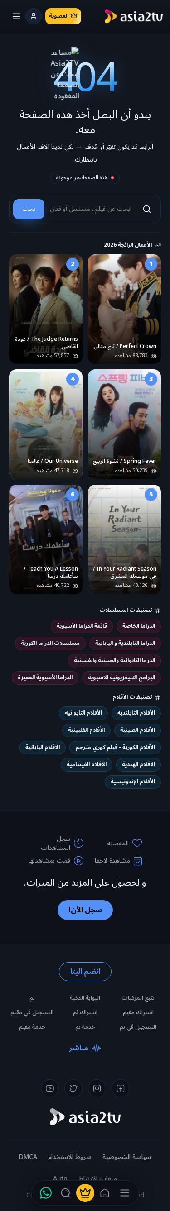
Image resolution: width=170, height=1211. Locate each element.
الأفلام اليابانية (42, 747)
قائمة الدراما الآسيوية (82, 626)
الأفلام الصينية (137, 730)
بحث (28, 208)
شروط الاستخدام (70, 1156)
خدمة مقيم (32, 1026)
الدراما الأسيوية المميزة (45, 677)
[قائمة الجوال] (16, 16)
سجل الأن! (85, 910)
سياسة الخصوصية (126, 1156)
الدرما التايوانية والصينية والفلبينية (114, 660)
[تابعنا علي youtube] (50, 1088)
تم (32, 998)
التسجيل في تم (138, 1026)
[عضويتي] (85, 1193)
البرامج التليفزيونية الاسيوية (121, 677)
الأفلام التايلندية (136, 713)
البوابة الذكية (85, 998)
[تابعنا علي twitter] (73, 1088)
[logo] (134, 16)
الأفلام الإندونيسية (133, 781)
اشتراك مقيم (138, 1012)
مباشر (78, 1048)
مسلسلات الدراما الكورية (50, 643)
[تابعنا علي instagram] (97, 1088)
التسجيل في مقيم (31, 1012)
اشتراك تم (85, 1012)
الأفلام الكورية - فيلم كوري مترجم (115, 747)
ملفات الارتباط (97, 1178)
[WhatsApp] (45, 1192)
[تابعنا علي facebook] (121, 1088)
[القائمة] (124, 1192)
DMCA (28, 1156)
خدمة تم (85, 1026)
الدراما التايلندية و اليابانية (125, 643)
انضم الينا (85, 971)
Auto (60, 1178)
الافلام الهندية (138, 764)
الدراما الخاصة (138, 626)
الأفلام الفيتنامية (87, 764)
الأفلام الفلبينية (86, 730)
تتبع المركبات (138, 998)
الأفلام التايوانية (83, 713)
